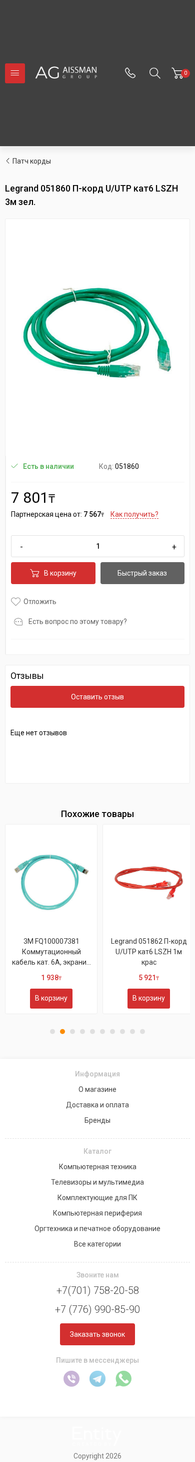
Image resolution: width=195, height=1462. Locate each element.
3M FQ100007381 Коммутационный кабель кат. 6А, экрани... (51, 951)
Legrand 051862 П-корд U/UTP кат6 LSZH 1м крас (149, 951)
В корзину (60, 573)
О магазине (97, 1089)
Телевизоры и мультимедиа (97, 1182)
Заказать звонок (97, 1334)
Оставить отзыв (97, 697)
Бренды (97, 1120)
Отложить (40, 602)
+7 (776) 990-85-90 (97, 1309)
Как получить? (134, 514)
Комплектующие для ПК (98, 1198)
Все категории (97, 1244)
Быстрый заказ (142, 573)
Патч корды (31, 161)
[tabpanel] (51, 919)
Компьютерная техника (97, 1167)
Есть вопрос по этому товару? (77, 622)
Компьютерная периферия (97, 1213)
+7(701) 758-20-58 (97, 1290)
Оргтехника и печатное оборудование (97, 1229)
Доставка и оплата (97, 1105)
